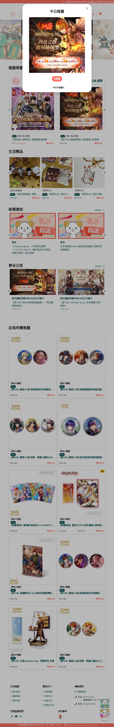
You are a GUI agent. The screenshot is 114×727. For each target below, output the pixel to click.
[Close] (87, 8)
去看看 (57, 79)
